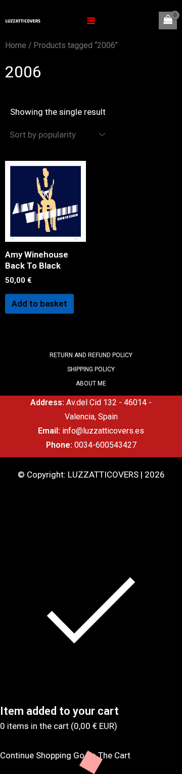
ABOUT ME (91, 383)
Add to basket (39, 303)
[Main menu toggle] (91, 20)
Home (15, 45)
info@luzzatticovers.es (103, 431)
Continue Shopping (35, 755)
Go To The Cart (101, 755)
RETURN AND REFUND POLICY (91, 355)
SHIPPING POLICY (91, 369)
